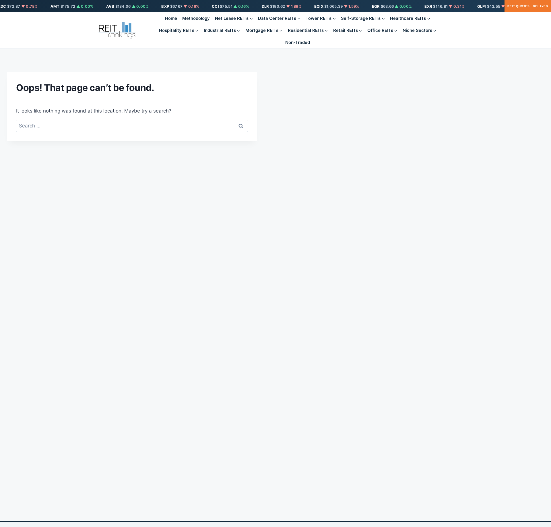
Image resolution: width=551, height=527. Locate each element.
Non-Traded (297, 42)
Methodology (196, 18)
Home (171, 18)
